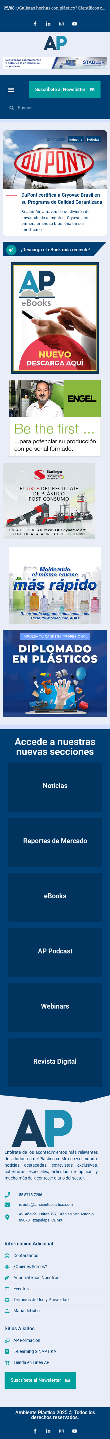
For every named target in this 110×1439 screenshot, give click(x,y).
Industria (75, 139)
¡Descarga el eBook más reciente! (55, 249)
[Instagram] (61, 24)
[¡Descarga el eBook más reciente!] (11, 250)
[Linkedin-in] (48, 24)
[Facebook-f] (35, 24)
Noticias (93, 139)
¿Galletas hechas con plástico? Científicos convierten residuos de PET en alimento (57, 8)
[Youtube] (74, 24)
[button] (11, 90)
